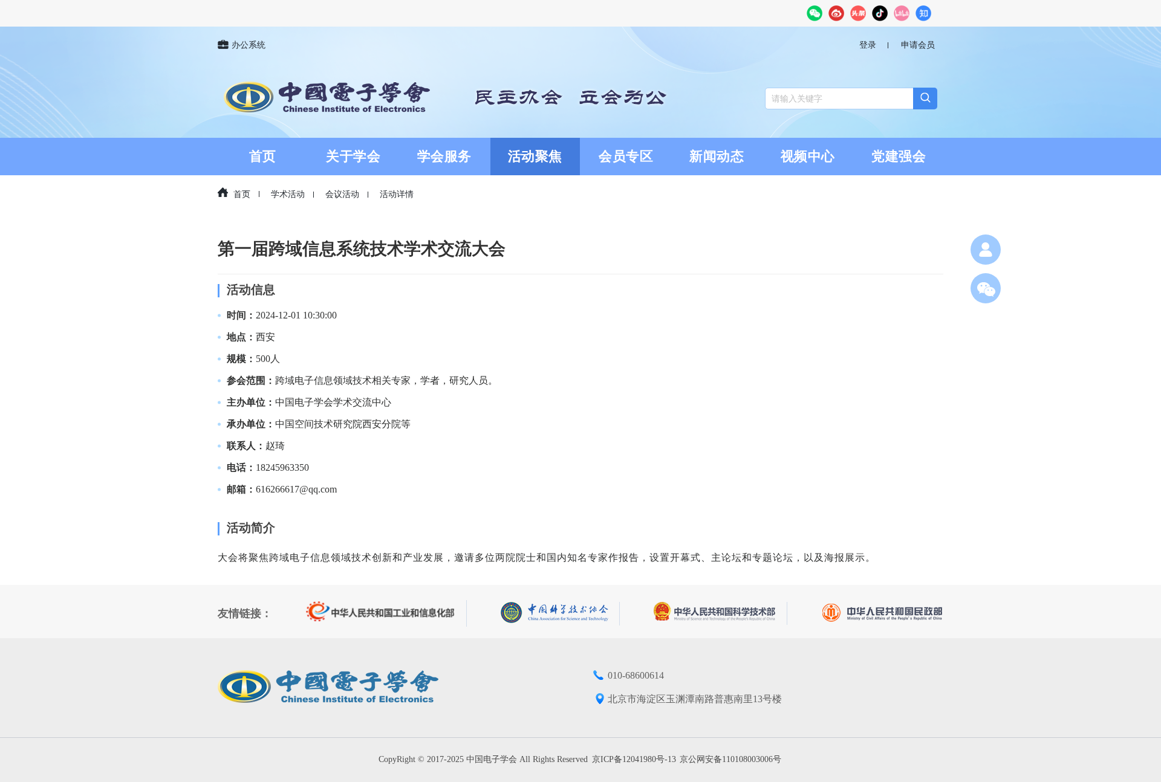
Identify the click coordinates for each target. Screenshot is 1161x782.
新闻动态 (716, 156)
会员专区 (626, 156)
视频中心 (808, 156)
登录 (867, 45)
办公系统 (248, 45)
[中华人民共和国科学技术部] (720, 613)
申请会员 (918, 45)
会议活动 (342, 194)
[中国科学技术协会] (560, 613)
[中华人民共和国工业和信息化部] (386, 613)
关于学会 (353, 156)
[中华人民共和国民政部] (882, 613)
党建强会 (898, 156)
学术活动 (288, 194)
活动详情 (397, 194)
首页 (262, 156)
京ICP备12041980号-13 (634, 759)
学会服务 (444, 156)
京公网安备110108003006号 (730, 759)
